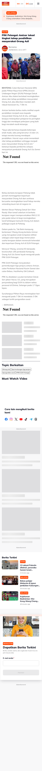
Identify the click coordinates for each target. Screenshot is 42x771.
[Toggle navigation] (38, 3)
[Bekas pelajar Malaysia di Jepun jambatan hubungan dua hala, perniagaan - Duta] (10, 580)
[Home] (5, 3)
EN (22, 4)
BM (18, 4)
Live (31, 4)
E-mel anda (8, 658)
